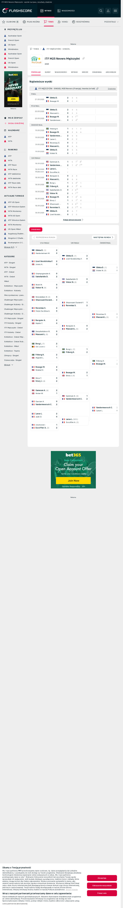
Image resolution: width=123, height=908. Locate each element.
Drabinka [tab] (35, 229)
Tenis (36, 49)
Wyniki (74, 72)
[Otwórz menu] (115, 11)
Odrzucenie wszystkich (102, 885)
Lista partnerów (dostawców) (14, 904)
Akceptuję (102, 878)
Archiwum (111, 72)
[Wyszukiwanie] (101, 11)
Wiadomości (61, 72)
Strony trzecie (72, 890)
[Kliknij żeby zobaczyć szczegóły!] (73, 99)
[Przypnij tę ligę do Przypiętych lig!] (83, 58)
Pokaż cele (101, 893)
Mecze (85, 72)
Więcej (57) (9, 247)
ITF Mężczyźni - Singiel (58, 49)
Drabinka (97, 72)
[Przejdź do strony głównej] (19, 10)
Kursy (48, 72)
